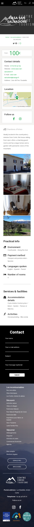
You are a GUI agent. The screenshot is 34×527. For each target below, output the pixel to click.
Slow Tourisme (11, 423)
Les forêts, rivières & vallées (16, 396)
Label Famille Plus (12, 425)
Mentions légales (12, 454)
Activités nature (12, 403)
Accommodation (16, 37)
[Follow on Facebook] (20, 507)
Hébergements (11, 433)
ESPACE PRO (17, 460)
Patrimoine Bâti (11, 415)
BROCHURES (17, 467)
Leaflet (14, 106)
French (33, 3)
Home (7, 37)
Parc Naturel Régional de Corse (17, 412)
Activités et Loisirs (12, 438)
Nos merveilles (11, 390)
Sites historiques (12, 393)
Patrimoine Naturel (13, 409)
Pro (25, 3)
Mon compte (11, 451)
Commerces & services (14, 441)
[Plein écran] (5, 94)
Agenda (9, 444)
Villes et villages (12, 406)
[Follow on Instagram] (14, 507)
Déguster (9, 436)
